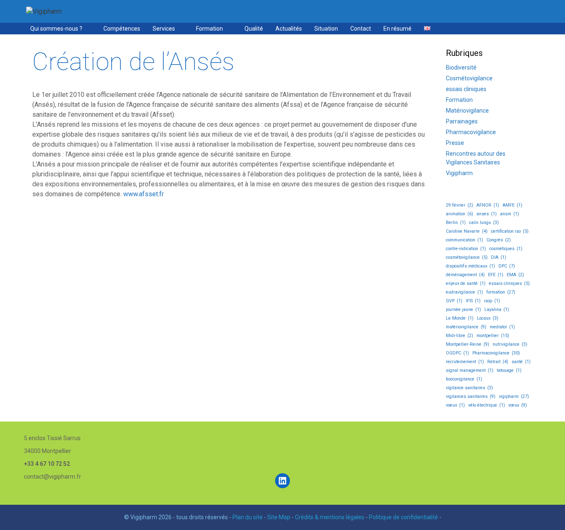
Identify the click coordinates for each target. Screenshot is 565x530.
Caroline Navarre (467, 231)
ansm (509, 214)
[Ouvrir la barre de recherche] (531, 28)
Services (164, 28)
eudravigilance (464, 292)
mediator (502, 327)
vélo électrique (486, 405)
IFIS (473, 301)
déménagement (465, 274)
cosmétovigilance (467, 257)
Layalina (496, 309)
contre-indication (466, 248)
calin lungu (484, 222)
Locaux (487, 318)
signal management (469, 370)
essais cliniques (466, 89)
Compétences (121, 28)
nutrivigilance (510, 344)
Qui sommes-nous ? (56, 28)
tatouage (509, 370)
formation (500, 292)
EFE (495, 274)
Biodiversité (461, 67)
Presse (455, 143)
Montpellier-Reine (467, 344)
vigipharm (514, 396)
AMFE (512, 205)
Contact (360, 28)
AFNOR (487, 205)
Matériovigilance (467, 110)
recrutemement (465, 361)
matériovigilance (466, 327)
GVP (454, 301)
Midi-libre (459, 335)
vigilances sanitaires (471, 396)
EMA (515, 274)
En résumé (397, 28)
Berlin (456, 222)
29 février (459, 205)
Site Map (278, 517)
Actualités (288, 28)
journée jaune (463, 309)
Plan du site (247, 517)
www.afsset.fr (143, 194)
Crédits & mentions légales (329, 517)
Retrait (497, 361)
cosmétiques (505, 248)
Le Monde (460, 318)
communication (464, 240)
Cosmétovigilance (469, 78)
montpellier (492, 335)
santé (521, 361)
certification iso (510, 231)
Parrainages (462, 121)
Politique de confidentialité (403, 517)
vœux (517, 405)
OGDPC (457, 353)
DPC (506, 266)
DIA (498, 257)
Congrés (498, 240)
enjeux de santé (466, 283)
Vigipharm (459, 173)
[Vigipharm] (44, 11)
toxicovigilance (464, 379)
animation (459, 214)
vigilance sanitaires (469, 387)
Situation (326, 28)
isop (492, 301)
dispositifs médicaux (470, 266)
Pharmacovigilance (471, 132)
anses (486, 214)
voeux (455, 405)
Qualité (253, 28)
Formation (209, 28)
